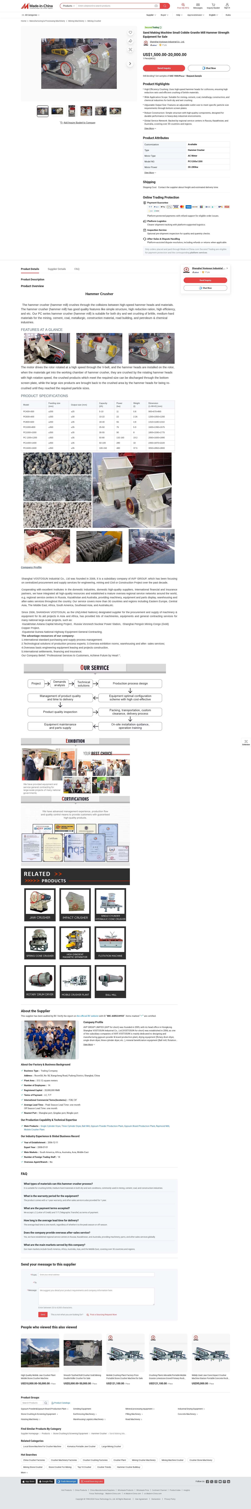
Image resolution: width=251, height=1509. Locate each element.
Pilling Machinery (133, 1414)
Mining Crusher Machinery (144, 1460)
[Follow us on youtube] (220, 1481)
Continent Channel (159, 1490)
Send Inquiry (164, 68)
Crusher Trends (104, 1467)
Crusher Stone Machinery (201, 1460)
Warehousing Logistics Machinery (88, 1419)
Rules (228, 15)
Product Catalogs (62, 1402)
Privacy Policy (169, 1499)
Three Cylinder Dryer (71, 1125)
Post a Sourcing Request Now (102, 1314)
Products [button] (67, 5)
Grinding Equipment (82, 1408)
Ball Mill (86, 1125)
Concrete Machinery (187, 1414)
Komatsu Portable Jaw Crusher (81, 1446)
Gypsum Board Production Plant (139, 1125)
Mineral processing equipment (139, 1408)
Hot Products (66, 1490)
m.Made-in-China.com (132, 1493)
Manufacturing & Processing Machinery (47, 20)
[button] (156, 6)
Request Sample (194, 76)
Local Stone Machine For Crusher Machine (42, 1446)
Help (178, 15)
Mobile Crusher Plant (34, 1129)
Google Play (46, 1481)
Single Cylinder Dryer (50, 1125)
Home (23, 20)
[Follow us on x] (211, 1481)
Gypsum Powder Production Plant (107, 1125)
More (23, 1472)
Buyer (163, 15)
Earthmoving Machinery (84, 1414)
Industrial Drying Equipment (190, 1408)
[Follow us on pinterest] (224, 1481)
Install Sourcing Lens (93, 1481)
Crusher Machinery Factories (64, 1460)
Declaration (156, 1499)
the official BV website (87, 1015)
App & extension (194, 15)
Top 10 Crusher (84, 1467)
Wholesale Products (125, 1490)
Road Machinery (133, 1419)
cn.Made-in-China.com (153, 1493)
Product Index (175, 1490)
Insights (187, 1490)
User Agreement (141, 1499)
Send (43, 1314)
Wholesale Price (142, 1490)
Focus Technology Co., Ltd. (105, 1499)
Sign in (227, 7)
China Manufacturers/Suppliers (102, 1490)
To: (35, 1282)
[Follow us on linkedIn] (228, 1481)
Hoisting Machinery (29, 1419)
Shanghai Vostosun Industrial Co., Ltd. (167, 41)
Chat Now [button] (211, 68)
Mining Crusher (94, 20)
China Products (81, 1490)
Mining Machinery (76, 20)
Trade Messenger (67, 1481)
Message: (32, 1290)
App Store (28, 1481)
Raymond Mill (162, 1125)
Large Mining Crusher (111, 1446)
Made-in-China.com (113, 1493)
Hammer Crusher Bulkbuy (128, 1467)
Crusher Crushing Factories (95, 1460)
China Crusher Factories (34, 1460)
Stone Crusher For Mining (60, 1467)
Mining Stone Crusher (33, 1467)
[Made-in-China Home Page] (37, 6)
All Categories (31, 15)
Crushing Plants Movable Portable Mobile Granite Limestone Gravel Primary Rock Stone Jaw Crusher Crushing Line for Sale (167, 1378)
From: (34, 1274)
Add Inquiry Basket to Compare (79, 122)
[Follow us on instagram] (215, 1481)
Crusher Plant (120, 1460)
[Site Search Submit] (165, 6)
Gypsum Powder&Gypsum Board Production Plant (43, 1408)
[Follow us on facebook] (207, 1481)
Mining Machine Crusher (172, 1460)
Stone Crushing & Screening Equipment (38, 1414)
